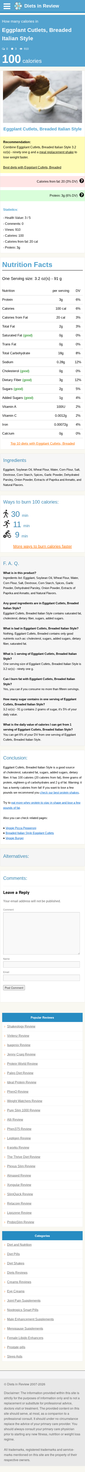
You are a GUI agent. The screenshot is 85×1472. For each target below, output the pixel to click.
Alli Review (15, 1119)
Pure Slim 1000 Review (23, 1110)
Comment (8, 909)
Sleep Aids (14, 1356)
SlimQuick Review (20, 1194)
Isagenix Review (18, 1045)
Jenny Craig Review (21, 1054)
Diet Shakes (15, 1263)
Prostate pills (16, 1347)
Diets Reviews (17, 1272)
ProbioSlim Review (20, 1222)
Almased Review (19, 1175)
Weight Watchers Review (24, 1101)
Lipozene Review (19, 1212)
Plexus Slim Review (21, 1166)
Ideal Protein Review (21, 1082)
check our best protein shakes (59, 792)
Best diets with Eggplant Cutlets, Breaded (32, 167)
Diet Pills (13, 1254)
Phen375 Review (19, 1129)
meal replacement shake (56, 152)
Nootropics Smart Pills (22, 1310)
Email (6, 972)
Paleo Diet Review (20, 1073)
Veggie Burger (15, 838)
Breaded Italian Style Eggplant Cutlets (30, 833)
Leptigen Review (19, 1138)
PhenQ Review (17, 1091)
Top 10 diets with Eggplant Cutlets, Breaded (42, 443)
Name (6, 958)
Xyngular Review (19, 1185)
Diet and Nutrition (19, 1244)
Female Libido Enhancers (25, 1338)
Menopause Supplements (25, 1328)
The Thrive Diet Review (23, 1157)
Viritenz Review (18, 1035)
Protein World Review (22, 1063)
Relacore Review (19, 1203)
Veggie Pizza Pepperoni (21, 828)
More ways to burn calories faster (42, 546)
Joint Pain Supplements (24, 1300)
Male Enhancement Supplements (30, 1319)
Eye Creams (16, 1291)
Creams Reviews (19, 1282)
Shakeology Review (21, 1026)
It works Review (18, 1147)
